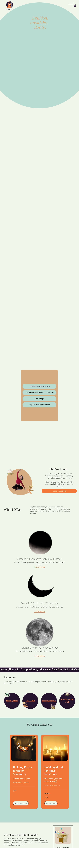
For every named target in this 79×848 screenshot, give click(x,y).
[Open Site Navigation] (71, 4)
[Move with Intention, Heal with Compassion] (39, 669)
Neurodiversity (49, 701)
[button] (75, 5)
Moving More (12, 701)
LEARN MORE (39, 567)
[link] (24, 771)
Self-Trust (30, 701)
